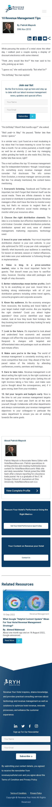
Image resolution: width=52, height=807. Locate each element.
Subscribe (23, 116)
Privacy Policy (36, 793)
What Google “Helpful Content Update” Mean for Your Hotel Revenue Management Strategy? (26, 622)
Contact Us (26, 558)
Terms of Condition (18, 793)
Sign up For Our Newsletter (26, 732)
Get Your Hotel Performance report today (26, 526)
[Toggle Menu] (44, 11)
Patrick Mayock (26, 25)
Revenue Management (39, 614)
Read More (9, 640)
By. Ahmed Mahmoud (14, 630)
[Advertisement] (26, 427)
